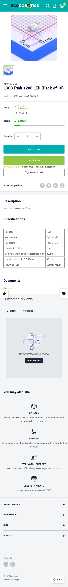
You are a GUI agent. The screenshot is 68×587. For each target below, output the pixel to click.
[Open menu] (5, 5)
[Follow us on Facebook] (5, 564)
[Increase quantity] (36, 136)
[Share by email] (62, 185)
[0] (61, 6)
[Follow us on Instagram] (12, 564)
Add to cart (34, 149)
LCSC (6, 96)
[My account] (54, 6)
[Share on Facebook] (42, 185)
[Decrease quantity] (18, 136)
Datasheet (7, 288)
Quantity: (7, 136)
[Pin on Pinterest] (48, 185)
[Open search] (48, 6)
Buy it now (34, 160)
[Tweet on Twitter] (55, 185)
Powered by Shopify (11, 580)
